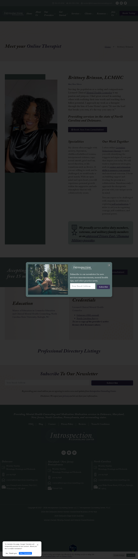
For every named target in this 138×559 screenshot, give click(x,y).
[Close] (37, 545)
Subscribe (103, 287)
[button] (109, 265)
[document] (69, 279)
